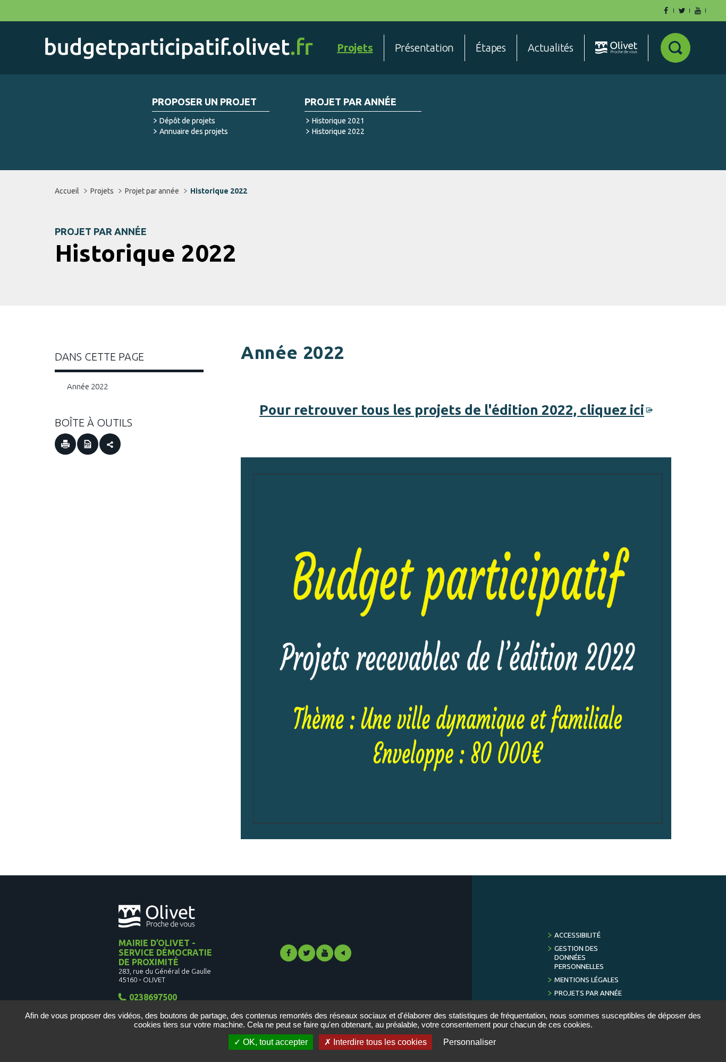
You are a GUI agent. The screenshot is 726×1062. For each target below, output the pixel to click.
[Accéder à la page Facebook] (666, 10)
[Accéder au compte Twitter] (682, 10)
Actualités (550, 47)
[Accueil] (179, 48)
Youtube (324, 952)
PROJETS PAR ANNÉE (588, 993)
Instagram (342, 952)
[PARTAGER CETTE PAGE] (110, 444)
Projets (102, 191)
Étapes (491, 47)
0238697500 (153, 997)
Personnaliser (469, 1042)
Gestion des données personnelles (579, 957)
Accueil (67, 191)
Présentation (424, 47)
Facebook (288, 952)
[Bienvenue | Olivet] (616, 47)
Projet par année (350, 101)
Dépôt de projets (187, 120)
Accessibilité (577, 935)
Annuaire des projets (193, 131)
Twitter (306, 952)
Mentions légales (586, 979)
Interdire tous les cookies (379, 1042)
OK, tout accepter (274, 1042)
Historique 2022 (338, 131)
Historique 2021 (338, 120)
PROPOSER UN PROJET (204, 101)
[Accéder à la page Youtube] (698, 10)
